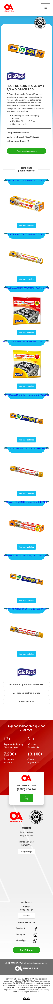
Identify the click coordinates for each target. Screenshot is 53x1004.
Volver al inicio (26, 701)
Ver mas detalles (26, 225)
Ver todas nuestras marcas (26, 693)
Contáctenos (26, 950)
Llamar (26, 916)
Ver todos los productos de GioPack (26, 684)
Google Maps (26, 851)
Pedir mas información (27, 151)
